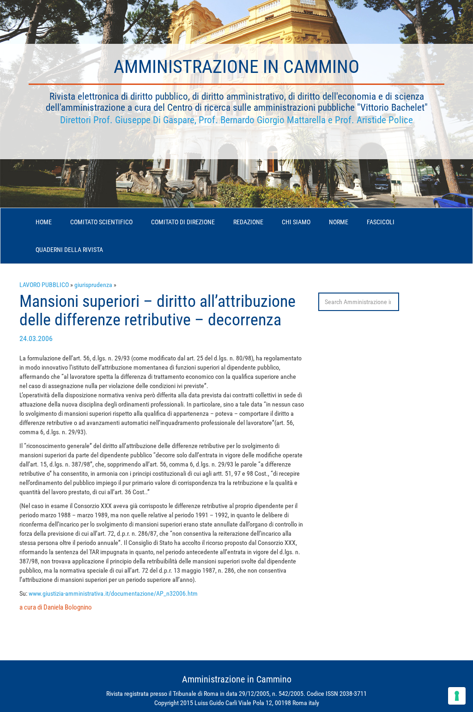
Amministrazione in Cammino (236, 67)
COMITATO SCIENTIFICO (101, 222)
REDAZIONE (248, 222)
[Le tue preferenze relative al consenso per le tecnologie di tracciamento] (457, 696)
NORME (338, 222)
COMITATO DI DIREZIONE (183, 222)
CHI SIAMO (296, 222)
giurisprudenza (93, 284)
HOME (44, 222)
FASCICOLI (380, 222)
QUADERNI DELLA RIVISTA (69, 249)
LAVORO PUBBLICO (44, 284)
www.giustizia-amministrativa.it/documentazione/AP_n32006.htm (113, 593)
